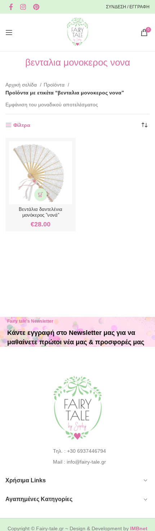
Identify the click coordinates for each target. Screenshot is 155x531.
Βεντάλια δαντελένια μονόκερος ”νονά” (40, 212)
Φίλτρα (21, 125)
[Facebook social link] (11, 7)
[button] (40, 194)
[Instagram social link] (23, 7)
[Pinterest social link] (36, 7)
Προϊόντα (55, 85)
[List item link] (77, 451)
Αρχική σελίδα (21, 85)
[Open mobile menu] (9, 32)
